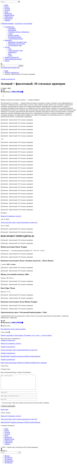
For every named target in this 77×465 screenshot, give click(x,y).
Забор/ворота (12, 52)
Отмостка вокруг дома (15, 50)
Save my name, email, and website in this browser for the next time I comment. (26, 403)
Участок (7, 47)
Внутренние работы (14, 37)
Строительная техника (15, 38)
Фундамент (12, 28)
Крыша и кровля (13, 35)
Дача (9, 49)
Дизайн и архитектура (12, 57)
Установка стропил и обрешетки (18, 32)
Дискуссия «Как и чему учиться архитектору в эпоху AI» (19, 419)
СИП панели (9, 17)
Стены (10, 33)
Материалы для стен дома (16, 44)
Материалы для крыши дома (17, 42)
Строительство (9, 27)
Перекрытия (12, 30)
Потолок (7, 8)
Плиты (7, 7)
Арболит (7, 20)
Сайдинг (7, 10)
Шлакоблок (8, 13)
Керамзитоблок (9, 15)
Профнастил (8, 18)
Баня (9, 54)
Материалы (8, 40)
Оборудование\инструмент (13, 59)
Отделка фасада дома (15, 45)
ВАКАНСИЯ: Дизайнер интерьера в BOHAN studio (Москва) (20, 422)
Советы (7, 60)
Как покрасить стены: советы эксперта (13, 329)
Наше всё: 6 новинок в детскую (11, 416)
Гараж (10, 55)
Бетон (6, 12)
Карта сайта (4, 409)
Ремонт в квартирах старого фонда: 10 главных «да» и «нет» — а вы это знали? (26, 335)
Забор (6, 5)
